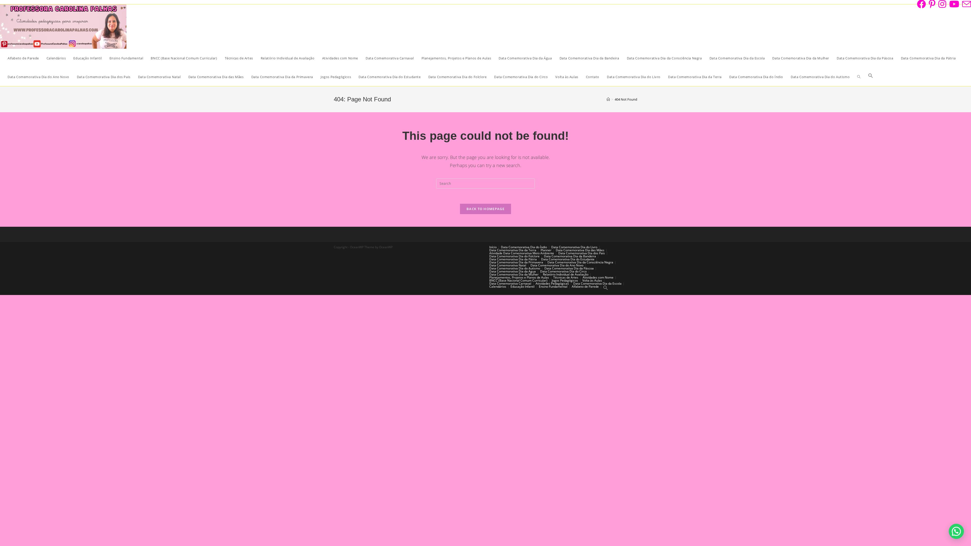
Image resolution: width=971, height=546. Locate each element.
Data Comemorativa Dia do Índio (524, 247)
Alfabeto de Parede (585, 286)
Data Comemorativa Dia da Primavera (516, 262)
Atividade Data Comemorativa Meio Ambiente (521, 253)
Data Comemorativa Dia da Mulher (514, 274)
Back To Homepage (485, 209)
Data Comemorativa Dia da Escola (597, 283)
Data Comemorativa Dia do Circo (563, 271)
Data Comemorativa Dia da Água (512, 271)
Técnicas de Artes (565, 277)
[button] (956, 531)
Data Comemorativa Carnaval (510, 283)
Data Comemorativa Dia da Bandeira (570, 256)
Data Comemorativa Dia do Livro (574, 247)
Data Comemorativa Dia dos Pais (581, 253)
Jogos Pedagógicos (565, 280)
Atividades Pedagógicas (552, 283)
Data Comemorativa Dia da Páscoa (569, 268)
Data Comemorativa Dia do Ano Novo (557, 265)
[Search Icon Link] (870, 76)
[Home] (608, 99)
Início (493, 247)
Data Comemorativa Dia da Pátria (513, 259)
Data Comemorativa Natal (507, 265)
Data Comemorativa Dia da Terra (512, 250)
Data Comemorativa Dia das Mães (580, 250)
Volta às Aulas (592, 280)
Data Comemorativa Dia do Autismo (514, 268)
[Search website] (858, 76)
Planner (546, 250)
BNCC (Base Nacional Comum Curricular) (518, 280)
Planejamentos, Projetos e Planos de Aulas (519, 277)
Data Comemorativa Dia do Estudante (567, 259)
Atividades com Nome (598, 277)
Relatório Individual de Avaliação (565, 274)
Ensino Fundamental (553, 286)
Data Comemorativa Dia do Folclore (514, 256)
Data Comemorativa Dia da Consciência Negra (580, 262)
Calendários (497, 286)
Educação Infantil (523, 286)
